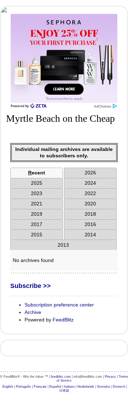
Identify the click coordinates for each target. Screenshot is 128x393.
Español (55, 386)
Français (40, 386)
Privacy (110, 376)
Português (23, 386)
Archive (33, 312)
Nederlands (86, 386)
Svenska (103, 386)
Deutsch (119, 386)
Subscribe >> (30, 285)
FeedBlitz (63, 320)
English (7, 386)
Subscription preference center (59, 305)
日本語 (64, 390)
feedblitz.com (61, 376)
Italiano (69, 386)
